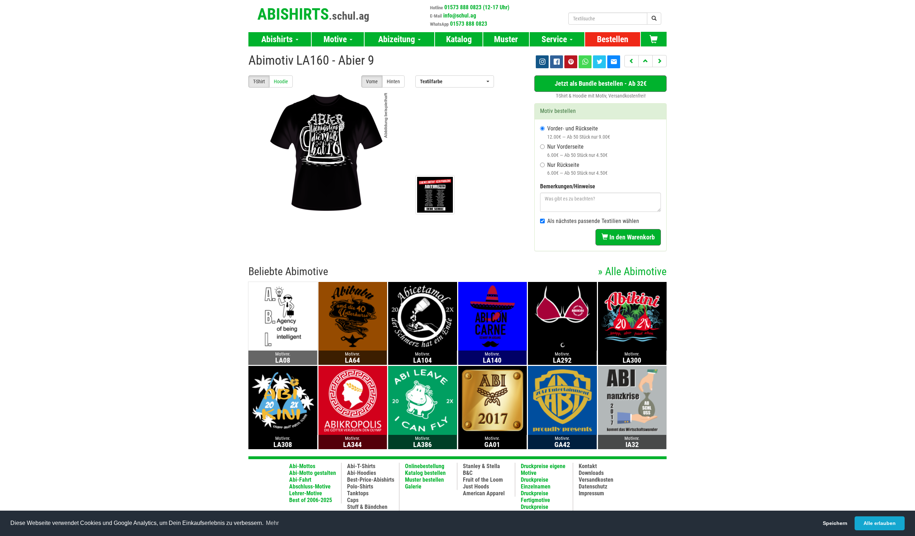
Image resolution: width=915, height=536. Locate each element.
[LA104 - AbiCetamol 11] (422, 316)
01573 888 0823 (468, 23)
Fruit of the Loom (483, 479)
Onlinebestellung (424, 466)
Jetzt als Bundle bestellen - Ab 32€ (601, 83)
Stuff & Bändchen (367, 506)
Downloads (591, 473)
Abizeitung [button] (397, 39)
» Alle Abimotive (632, 271)
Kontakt (588, 466)
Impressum (591, 493)
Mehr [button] (272, 523)
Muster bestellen (424, 479)
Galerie (413, 486)
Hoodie (281, 81)
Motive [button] (336, 39)
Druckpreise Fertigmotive (535, 496)
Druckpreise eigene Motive (543, 469)
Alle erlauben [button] (880, 523)
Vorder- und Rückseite (578, 132)
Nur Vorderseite (577, 150)
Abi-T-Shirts (361, 466)
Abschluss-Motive (310, 486)
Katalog (459, 39)
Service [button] (555, 39)
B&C (468, 473)
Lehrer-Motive (305, 493)
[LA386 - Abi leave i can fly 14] (422, 400)
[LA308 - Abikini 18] (282, 400)
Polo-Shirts (360, 486)
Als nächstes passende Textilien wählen (593, 221)
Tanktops (358, 493)
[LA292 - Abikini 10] (562, 316)
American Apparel (484, 493)
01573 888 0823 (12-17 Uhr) (476, 7)
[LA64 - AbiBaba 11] (352, 316)
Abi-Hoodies (361, 473)
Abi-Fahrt (300, 479)
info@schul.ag (459, 15)
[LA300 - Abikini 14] (632, 316)
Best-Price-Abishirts (370, 479)
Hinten (393, 81)
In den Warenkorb (631, 237)
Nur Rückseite (577, 169)
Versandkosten (596, 479)
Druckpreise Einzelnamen (535, 483)
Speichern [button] (835, 523)
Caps (352, 500)
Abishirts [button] (278, 39)
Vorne (372, 81)
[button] (631, 61)
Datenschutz (593, 486)
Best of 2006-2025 (310, 500)
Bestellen (612, 39)
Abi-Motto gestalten (312, 473)
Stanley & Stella (481, 466)
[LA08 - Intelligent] (282, 316)
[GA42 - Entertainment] (562, 400)
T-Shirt (259, 81)
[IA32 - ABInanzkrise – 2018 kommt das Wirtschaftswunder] (632, 400)
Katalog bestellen (425, 473)
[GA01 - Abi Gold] (492, 400)
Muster (506, 39)
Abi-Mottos (302, 466)
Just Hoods (476, 486)
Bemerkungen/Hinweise (567, 186)
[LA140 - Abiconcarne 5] (492, 316)
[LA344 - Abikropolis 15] (352, 400)
